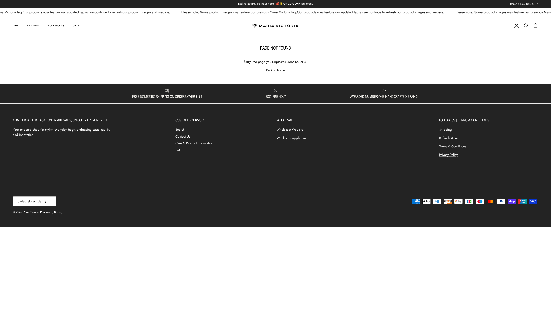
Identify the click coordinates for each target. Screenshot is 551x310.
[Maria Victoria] (275, 26)
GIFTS (76, 26)
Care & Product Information (194, 143)
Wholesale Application (292, 138)
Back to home (275, 70)
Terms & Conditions (452, 146)
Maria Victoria (31, 212)
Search (180, 129)
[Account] (515, 25)
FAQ (178, 150)
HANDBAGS (33, 26)
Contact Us (182, 136)
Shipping (445, 129)
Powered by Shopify (51, 212)
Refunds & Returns (451, 138)
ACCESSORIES (56, 26)
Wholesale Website (290, 129)
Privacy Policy (448, 154)
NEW (15, 26)
